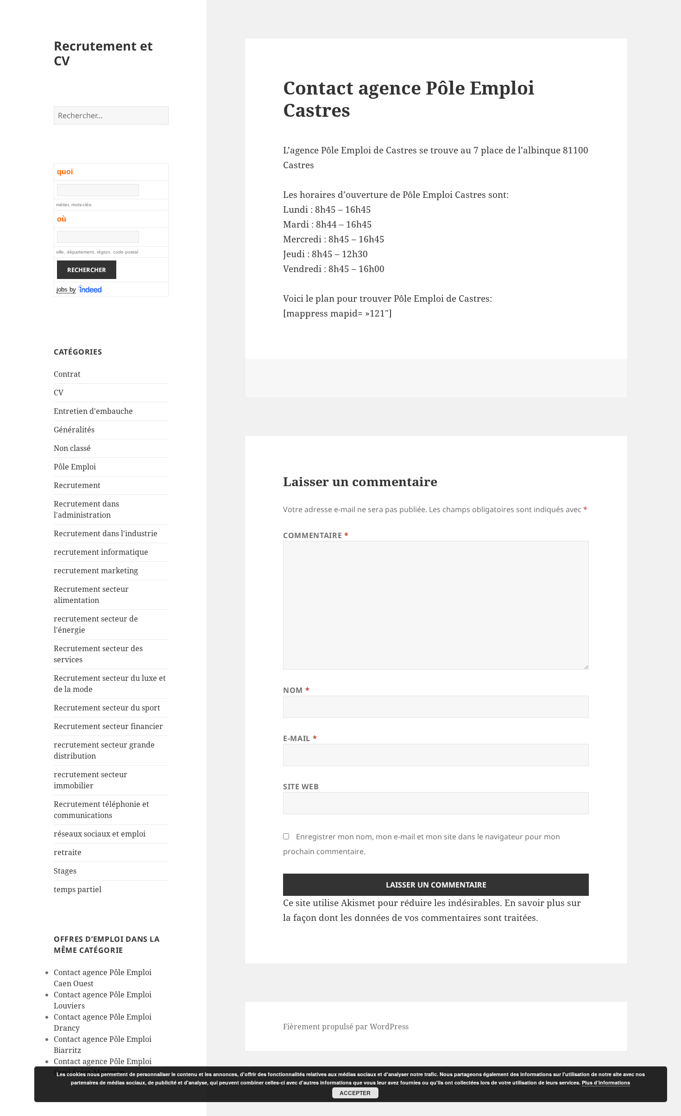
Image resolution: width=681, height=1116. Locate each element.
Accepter (355, 1093)
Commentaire (315, 535)
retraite (68, 852)
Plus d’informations (606, 1082)
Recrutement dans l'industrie (106, 533)
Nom (296, 690)
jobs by (66, 289)
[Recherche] (90, 289)
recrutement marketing (96, 570)
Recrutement (77, 485)
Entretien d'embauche (93, 411)
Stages (65, 871)
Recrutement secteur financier (108, 726)
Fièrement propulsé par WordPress (346, 1026)
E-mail (300, 738)
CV (58, 392)
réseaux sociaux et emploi (99, 834)
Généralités (74, 430)
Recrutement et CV (103, 53)
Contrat (67, 374)
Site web (301, 786)
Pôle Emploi (75, 467)
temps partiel (77, 889)
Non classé (72, 448)
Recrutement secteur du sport (107, 708)
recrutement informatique (101, 552)
